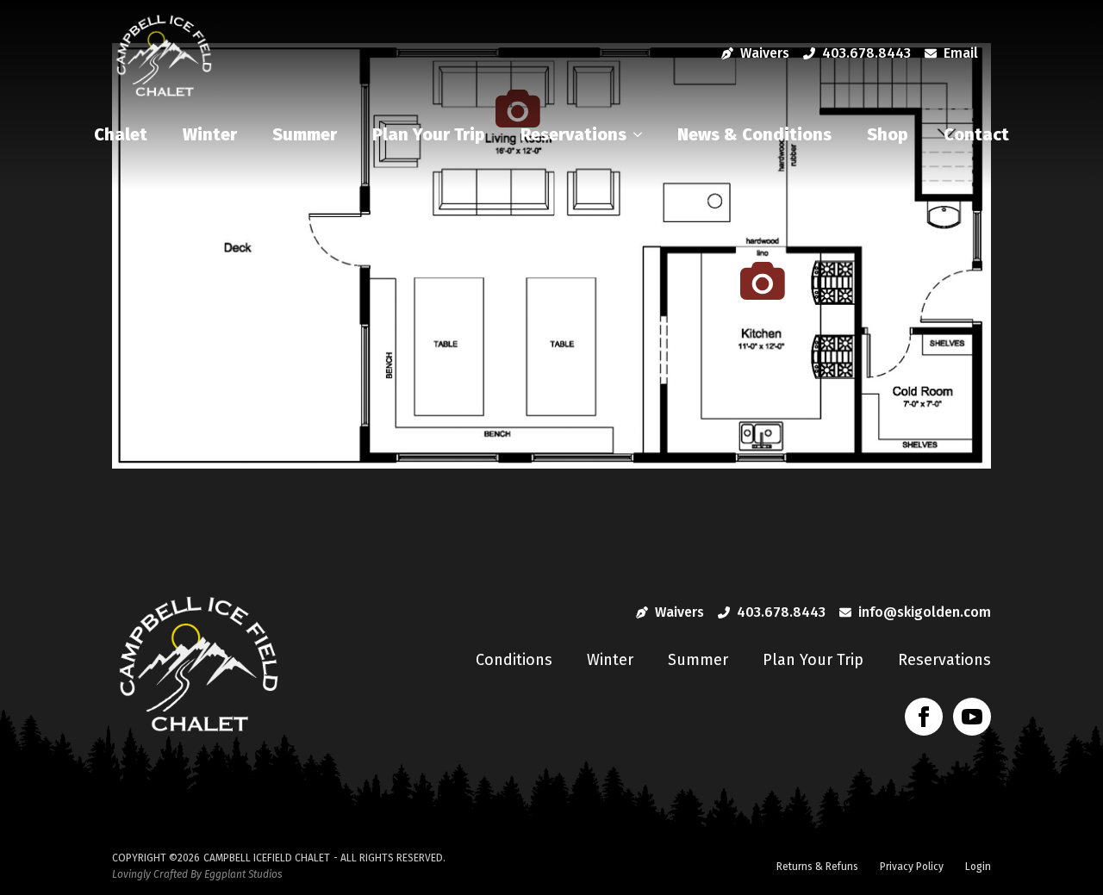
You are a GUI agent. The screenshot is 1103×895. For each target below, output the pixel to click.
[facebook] (924, 717)
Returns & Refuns (817, 867)
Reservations (573, 134)
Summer (304, 134)
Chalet (120, 134)
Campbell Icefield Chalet (266, 858)
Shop (887, 134)
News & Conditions (754, 134)
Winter (210, 134)
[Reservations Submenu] (641, 134)
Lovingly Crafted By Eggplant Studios (197, 874)
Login (978, 867)
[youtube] (972, 717)
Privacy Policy (912, 867)
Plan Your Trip (428, 134)
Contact (976, 134)
